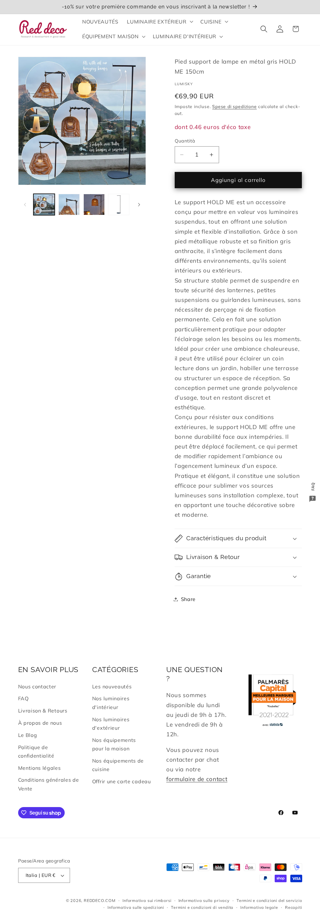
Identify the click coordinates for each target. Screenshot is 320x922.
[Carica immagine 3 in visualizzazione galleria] (94, 204)
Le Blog (27, 735)
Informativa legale (259, 907)
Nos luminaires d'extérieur (111, 723)
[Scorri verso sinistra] (25, 204)
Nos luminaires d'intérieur (111, 702)
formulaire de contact (197, 779)
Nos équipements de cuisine (118, 765)
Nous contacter (37, 686)
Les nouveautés (112, 686)
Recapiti (293, 907)
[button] (159, 21)
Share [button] (188, 599)
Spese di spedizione (234, 106)
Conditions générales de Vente (48, 784)
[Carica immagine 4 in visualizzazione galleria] (118, 204)
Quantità (185, 141)
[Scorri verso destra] (139, 204)
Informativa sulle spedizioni (136, 907)
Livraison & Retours (43, 710)
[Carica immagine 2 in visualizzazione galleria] (69, 204)
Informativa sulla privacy (204, 900)
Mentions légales (39, 768)
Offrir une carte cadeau (121, 781)
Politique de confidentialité (36, 751)
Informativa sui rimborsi (146, 900)
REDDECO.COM (100, 900)
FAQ (23, 698)
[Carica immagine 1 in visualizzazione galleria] (44, 204)
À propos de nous (40, 723)
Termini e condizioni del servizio (269, 900)
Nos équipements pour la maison (114, 744)
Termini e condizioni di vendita (202, 907)
